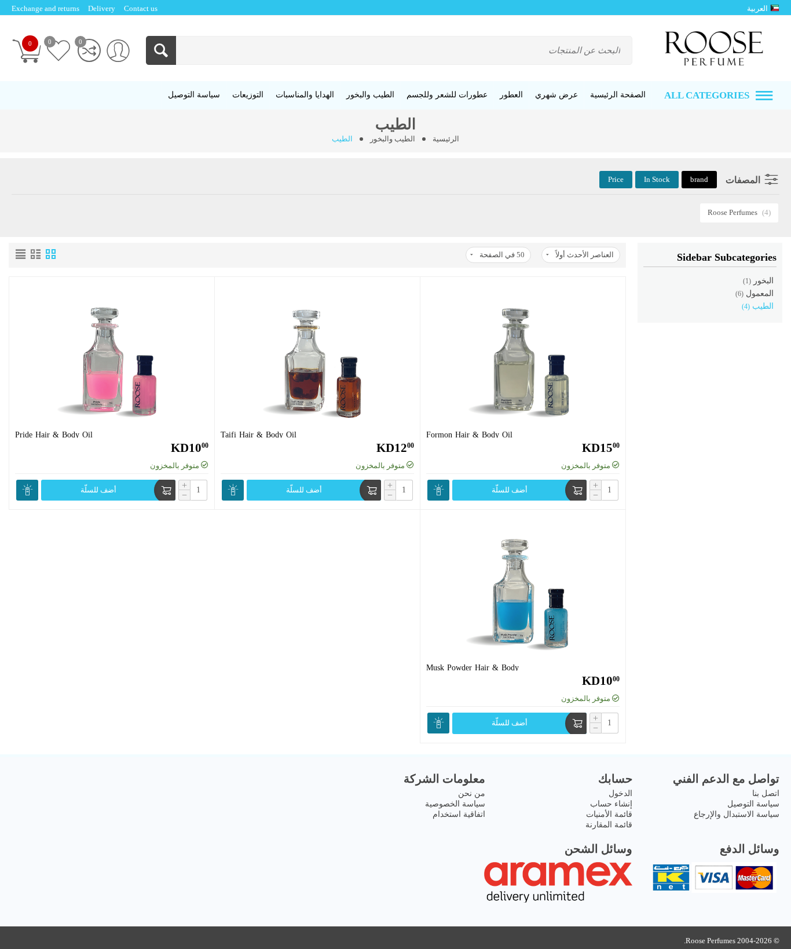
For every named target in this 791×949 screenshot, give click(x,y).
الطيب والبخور (392, 138)
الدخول (620, 793)
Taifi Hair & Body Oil (258, 432)
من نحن (471, 793)
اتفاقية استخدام (459, 814)
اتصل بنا (765, 793)
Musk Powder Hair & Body (472, 665)
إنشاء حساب (611, 804)
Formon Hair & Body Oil (469, 432)
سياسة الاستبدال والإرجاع (736, 814)
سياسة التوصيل (753, 804)
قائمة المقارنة (608, 824)
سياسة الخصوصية (455, 804)
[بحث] (161, 50)
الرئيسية (446, 138)
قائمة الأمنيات (609, 814)
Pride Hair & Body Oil (54, 432)
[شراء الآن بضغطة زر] (438, 490)
